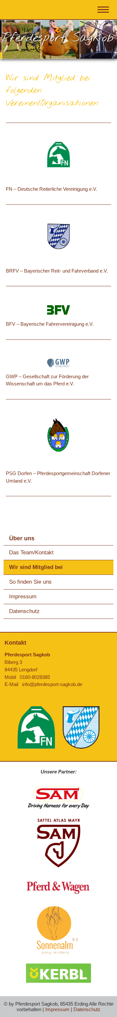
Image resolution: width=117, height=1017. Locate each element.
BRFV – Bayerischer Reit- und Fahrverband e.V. (57, 271)
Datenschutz (24, 611)
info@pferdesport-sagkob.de (52, 684)
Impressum (22, 596)
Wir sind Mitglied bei (36, 567)
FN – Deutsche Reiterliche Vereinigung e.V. (51, 189)
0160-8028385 (35, 677)
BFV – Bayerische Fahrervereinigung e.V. (50, 324)
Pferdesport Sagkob (58, 38)
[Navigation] (104, 11)
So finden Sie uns (30, 582)
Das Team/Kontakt (31, 552)
